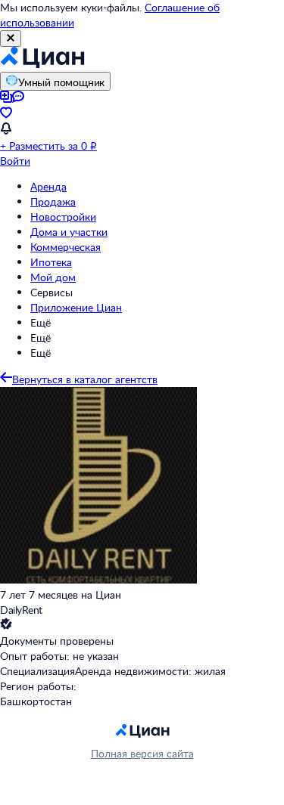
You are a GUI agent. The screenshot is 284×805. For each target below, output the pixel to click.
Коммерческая (65, 247)
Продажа (53, 201)
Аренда (48, 186)
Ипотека (51, 262)
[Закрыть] (10, 38)
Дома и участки (69, 231)
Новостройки (63, 216)
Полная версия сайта (142, 753)
